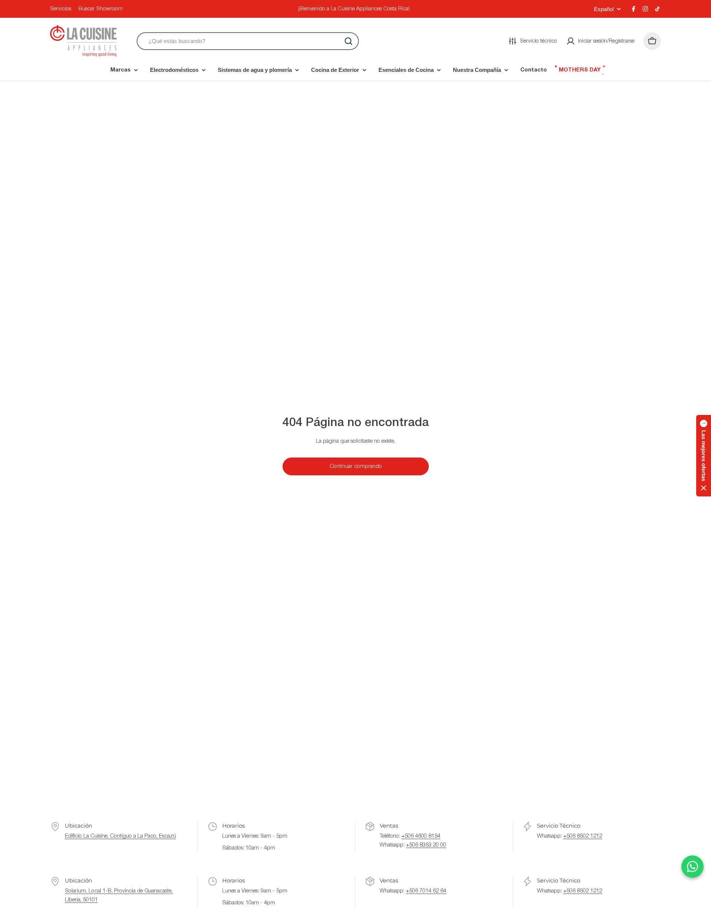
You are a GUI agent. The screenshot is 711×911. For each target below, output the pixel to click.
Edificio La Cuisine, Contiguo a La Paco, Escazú (120, 836)
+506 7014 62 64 (426, 891)
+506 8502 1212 (582, 836)
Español (604, 9)
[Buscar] (348, 41)
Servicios (60, 8)
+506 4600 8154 (420, 836)
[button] (703, 455)
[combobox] (248, 41)
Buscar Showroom (101, 8)
